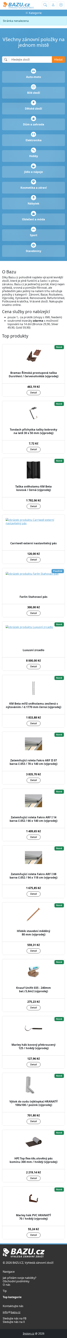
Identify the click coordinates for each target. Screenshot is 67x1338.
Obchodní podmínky (16, 1281)
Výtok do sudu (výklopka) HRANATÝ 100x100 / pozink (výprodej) (33, 1103)
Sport (33, 235)
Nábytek (33, 203)
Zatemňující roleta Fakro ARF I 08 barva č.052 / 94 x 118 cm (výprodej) (33, 875)
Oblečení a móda (33, 219)
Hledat (58, 59)
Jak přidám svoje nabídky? (19, 1278)
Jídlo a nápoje (33, 172)
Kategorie (35, 13)
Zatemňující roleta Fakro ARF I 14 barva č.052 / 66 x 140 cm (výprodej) (33, 819)
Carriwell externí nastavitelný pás (33, 543)
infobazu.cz (11, 1312)
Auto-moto (33, 77)
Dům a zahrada (33, 124)
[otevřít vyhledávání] (45, 4)
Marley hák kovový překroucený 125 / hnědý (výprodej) (33, 1046)
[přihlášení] (53, 4)
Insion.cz (28, 1333)
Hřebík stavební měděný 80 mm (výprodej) (33, 932)
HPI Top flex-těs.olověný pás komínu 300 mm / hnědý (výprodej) (33, 1160)
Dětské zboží (33, 108)
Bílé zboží (33, 93)
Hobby (33, 156)
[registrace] (61, 4)
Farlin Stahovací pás (33, 596)
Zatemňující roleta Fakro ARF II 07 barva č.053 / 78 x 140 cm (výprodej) (33, 762)
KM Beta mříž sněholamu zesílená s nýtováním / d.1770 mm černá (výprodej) (33, 705)
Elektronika (34, 140)
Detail (33, 392)
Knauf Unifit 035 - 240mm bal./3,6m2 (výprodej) (33, 989)
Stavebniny (33, 251)
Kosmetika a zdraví (33, 188)
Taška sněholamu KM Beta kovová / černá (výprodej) (33, 488)
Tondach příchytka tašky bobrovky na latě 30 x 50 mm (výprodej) (33, 431)
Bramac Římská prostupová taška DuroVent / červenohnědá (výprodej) (33, 374)
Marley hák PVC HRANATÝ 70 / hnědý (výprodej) (33, 1216)
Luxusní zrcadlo (33, 650)
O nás (6, 1284)
